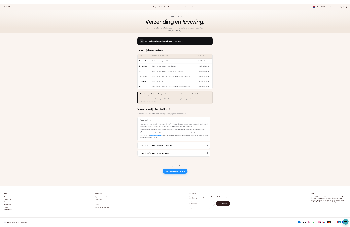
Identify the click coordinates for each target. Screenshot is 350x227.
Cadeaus (187, 7)
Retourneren (7, 204)
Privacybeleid (98, 199)
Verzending (7, 199)
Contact (194, 7)
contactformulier (156, 135)
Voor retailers (7, 209)
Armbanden (162, 7)
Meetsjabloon (145, 120)
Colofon (97, 204)
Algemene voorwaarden (101, 197)
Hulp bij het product (9, 197)
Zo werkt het (171, 7)
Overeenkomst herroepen (102, 207)
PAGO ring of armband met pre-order (155, 153)
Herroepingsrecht (100, 202)
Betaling (6, 202)
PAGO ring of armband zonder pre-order (156, 145)
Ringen (155, 7)
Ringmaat (180, 7)
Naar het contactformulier (175, 171)
